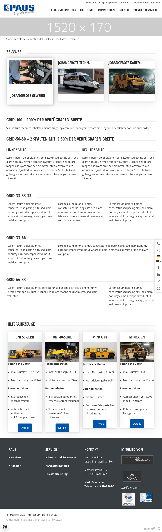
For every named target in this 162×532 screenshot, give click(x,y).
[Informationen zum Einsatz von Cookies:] (5, 526)
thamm (149, 528)
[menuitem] (63, 9)
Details (25, 428)
